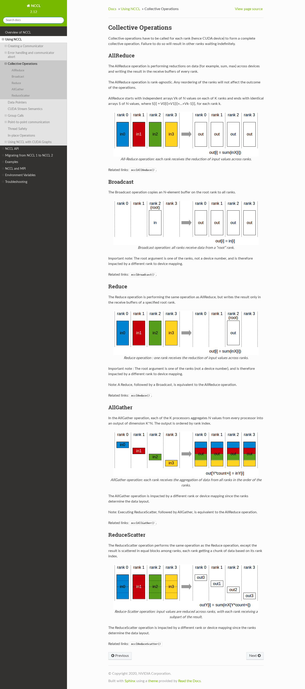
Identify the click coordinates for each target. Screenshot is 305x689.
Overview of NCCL (18, 32)
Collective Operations (22, 64)
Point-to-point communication (29, 122)
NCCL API (12, 148)
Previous (121, 655)
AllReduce (18, 70)
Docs (112, 9)
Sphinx (130, 681)
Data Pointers (17, 102)
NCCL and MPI (15, 168)
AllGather (18, 89)
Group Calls (16, 115)
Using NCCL (13, 39)
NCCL (35, 6)
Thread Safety (17, 129)
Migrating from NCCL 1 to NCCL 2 (29, 155)
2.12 (33, 12)
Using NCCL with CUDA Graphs (30, 142)
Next (253, 655)
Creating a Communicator (25, 46)
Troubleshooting (16, 182)
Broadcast (18, 76)
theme (153, 681)
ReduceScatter (21, 95)
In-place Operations (21, 135)
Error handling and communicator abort (31, 55)
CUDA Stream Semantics (25, 109)
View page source (249, 9)
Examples (11, 162)
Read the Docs (189, 681)
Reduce (16, 83)
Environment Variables (20, 175)
